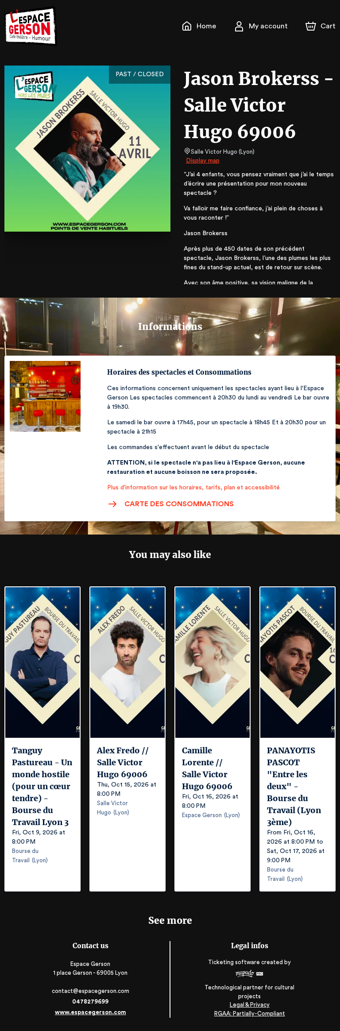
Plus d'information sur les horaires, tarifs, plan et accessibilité (193, 487)
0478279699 (90, 1001)
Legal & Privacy (250, 1005)
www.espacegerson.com (90, 1012)
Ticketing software (234, 962)
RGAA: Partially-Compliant (249, 1013)
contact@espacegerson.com (90, 991)
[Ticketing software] (249, 975)
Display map (203, 161)
